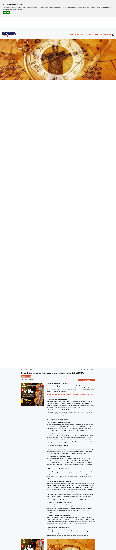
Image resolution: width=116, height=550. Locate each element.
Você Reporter (98, 34)
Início (71, 34)
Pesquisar (84, 34)
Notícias (77, 34)
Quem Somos (107, 34)
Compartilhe (86, 380)
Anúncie (90, 34)
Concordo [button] (6, 12)
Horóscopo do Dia (27, 376)
